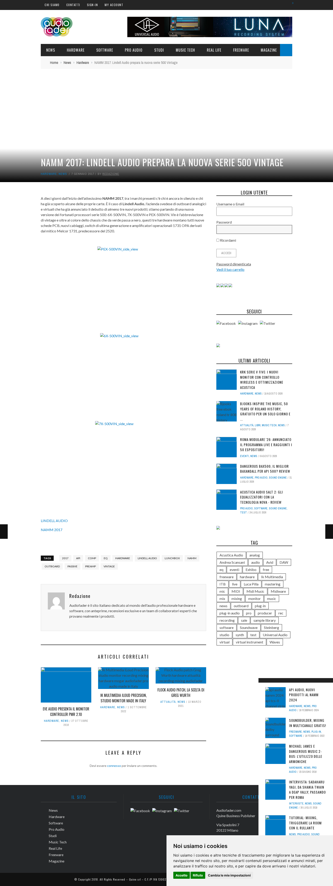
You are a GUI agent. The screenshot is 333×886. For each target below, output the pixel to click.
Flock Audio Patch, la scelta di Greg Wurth (180, 692)
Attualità (168, 702)
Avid (269, 562)
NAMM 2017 (51, 529)
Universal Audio (275, 635)
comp (92, 558)
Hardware (75, 50)
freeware (227, 577)
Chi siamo (52, 4)
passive (72, 566)
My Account (114, 4)
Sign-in (92, 4)
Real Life (214, 50)
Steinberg (271, 627)
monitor (254, 598)
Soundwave (249, 627)
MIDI (236, 591)
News (50, 50)
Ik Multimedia (272, 577)
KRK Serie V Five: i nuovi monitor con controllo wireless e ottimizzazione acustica (261, 379)
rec (280, 613)
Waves (275, 642)
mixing (237, 598)
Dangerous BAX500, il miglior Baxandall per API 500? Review (265, 469)
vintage (109, 566)
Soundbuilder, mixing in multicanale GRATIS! (307, 723)
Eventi (244, 456)
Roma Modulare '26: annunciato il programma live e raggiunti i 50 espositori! (266, 444)
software (227, 627)
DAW (284, 562)
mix (222, 598)
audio (255, 562)
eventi (234, 569)
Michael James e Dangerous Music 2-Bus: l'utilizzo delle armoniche (305, 754)
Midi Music (255, 591)
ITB (223, 584)
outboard (52, 566)
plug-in (260, 606)
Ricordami (227, 240)
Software (104, 50)
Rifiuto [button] (198, 875)
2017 (65, 558)
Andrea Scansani (232, 562)
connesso (114, 766)
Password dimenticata (233, 264)
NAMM (192, 558)
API (78, 558)
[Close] (263, 683)
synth (240, 635)
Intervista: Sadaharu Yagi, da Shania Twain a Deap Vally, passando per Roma (307, 789)
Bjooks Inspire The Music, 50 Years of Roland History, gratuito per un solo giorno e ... (265, 411)
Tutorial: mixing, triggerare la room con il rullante (305, 822)
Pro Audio (133, 50)
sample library (264, 620)
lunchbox (172, 558)
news (223, 606)
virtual (224, 642)
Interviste (296, 803)
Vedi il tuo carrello (230, 269)
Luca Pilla (251, 584)
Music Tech (185, 50)
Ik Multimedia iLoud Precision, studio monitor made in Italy (123, 698)
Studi (159, 50)
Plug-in (316, 732)
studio (224, 635)
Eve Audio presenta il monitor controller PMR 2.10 (66, 711)
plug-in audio (230, 613)
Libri (258, 425)
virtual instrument (249, 642)
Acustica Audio (231, 555)
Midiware (278, 591)
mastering (272, 584)
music (271, 598)
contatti (73, 4)
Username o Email (230, 204)
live (234, 584)
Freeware (241, 50)
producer (265, 613)
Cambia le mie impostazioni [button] (229, 875)
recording (227, 620)
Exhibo (251, 569)
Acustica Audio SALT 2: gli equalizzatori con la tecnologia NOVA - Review (261, 497)
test (243, 512)
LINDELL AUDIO (54, 520)
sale (244, 620)
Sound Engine (278, 477)
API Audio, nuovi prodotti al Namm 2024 (304, 694)
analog (254, 555)
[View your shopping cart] (290, 5)
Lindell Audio (147, 558)
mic (222, 591)
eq (106, 558)
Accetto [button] (182, 875)
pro (248, 613)
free (266, 569)
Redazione (110, 174)
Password (224, 222)
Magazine (269, 50)
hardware (122, 558)
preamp (90, 566)
